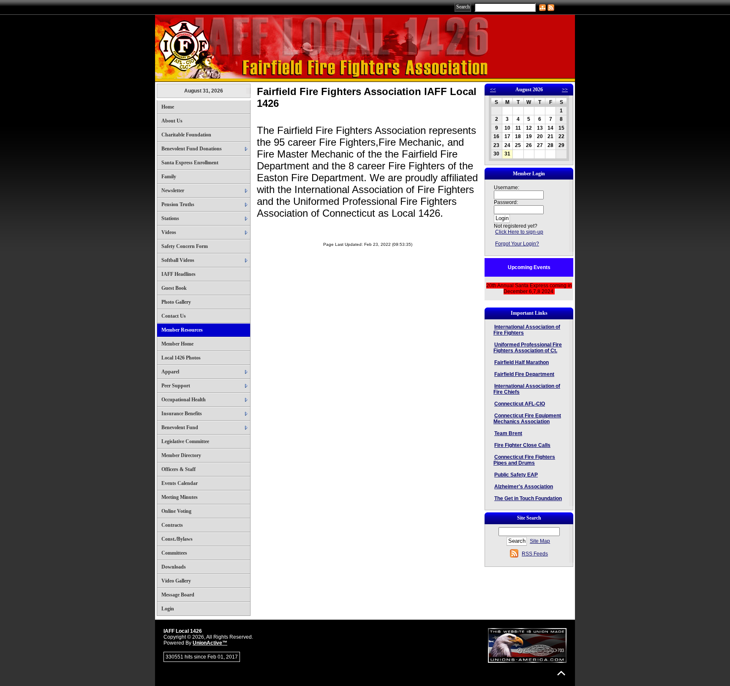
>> (565, 90)
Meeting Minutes (179, 497)
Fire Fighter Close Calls (522, 445)
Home (167, 107)
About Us (171, 121)
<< (493, 90)
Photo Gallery (176, 302)
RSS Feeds (535, 554)
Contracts (172, 525)
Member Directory (181, 455)
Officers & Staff (178, 469)
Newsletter (172, 190)
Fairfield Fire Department (524, 374)
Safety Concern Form (184, 246)
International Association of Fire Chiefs (526, 389)
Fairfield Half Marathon (521, 362)
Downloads (173, 567)
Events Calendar (179, 483)
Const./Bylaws (177, 539)
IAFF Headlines (178, 274)
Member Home (177, 344)
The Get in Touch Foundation (528, 498)
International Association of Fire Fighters (526, 330)
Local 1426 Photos (181, 358)
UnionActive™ (210, 643)
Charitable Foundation (186, 135)
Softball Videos (177, 260)
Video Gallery (176, 581)
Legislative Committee (185, 441)
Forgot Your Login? (517, 244)
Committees (174, 553)
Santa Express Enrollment (189, 163)
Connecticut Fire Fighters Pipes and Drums (524, 460)
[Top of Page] (561, 673)
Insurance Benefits (181, 413)
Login (167, 609)
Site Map (540, 541)
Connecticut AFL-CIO (519, 404)
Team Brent (508, 433)
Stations (170, 218)
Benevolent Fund (179, 427)
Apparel (170, 372)
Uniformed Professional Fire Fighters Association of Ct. (527, 348)
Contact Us (173, 316)
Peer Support (175, 386)
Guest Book (174, 288)
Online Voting (176, 511)
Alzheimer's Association (523, 487)
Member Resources (182, 330)
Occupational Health (183, 400)
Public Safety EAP (516, 475)
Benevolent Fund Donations (191, 149)
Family (168, 177)
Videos (168, 232)
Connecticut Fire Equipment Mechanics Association (527, 419)
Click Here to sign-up (519, 232)
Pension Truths (177, 204)
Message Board (177, 595)
